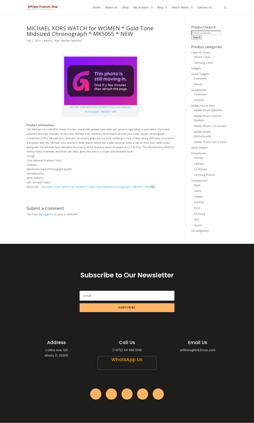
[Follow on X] (111, 394)
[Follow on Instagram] (127, 394)
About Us (111, 7)
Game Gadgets (200, 74)
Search (197, 37)
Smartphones (199, 180)
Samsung (199, 213)
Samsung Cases (203, 62)
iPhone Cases (202, 57)
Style (57, 40)
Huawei (198, 196)
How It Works (180, 7)
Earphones (200, 94)
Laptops (199, 163)
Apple (197, 185)
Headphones (198, 90)
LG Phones (200, 169)
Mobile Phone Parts (203, 106)
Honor (198, 191)
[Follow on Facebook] (95, 394)
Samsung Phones (204, 175)
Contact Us (204, 7)
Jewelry (48, 40)
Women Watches (71, 40)
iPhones (199, 158)
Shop (125, 7)
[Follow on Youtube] (142, 394)
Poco (197, 208)
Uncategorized (200, 230)
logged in (48, 214)
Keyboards (200, 78)
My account (141, 7)
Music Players (199, 147)
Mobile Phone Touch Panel (210, 142)
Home (97, 7)
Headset (199, 100)
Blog (160, 7)
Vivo (196, 219)
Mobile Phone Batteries (208, 110)
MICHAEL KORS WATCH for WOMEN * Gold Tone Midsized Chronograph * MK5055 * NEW (97, 187)
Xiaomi (198, 225)
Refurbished (198, 153)
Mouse (198, 84)
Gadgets (196, 68)
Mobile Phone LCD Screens (210, 126)
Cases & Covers (200, 52)
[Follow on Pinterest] (158, 394)
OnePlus (199, 202)
